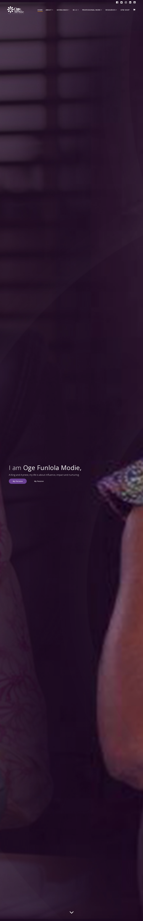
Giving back (62, 10)
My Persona (18, 481)
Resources (111, 10)
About (49, 10)
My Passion (39, 481)
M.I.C (75, 10)
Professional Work (91, 10)
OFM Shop (125, 10)
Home (40, 10)
